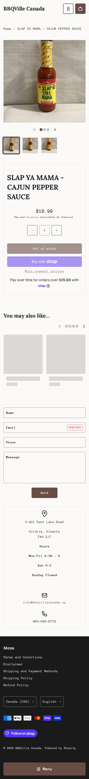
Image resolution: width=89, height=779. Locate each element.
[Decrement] (32, 230)
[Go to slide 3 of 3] (49, 145)
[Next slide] (55, 129)
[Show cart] (80, 8)
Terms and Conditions (22, 657)
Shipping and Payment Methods (30, 671)
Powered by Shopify (60, 748)
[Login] (68, 8)
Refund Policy (16, 685)
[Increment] (56, 230)
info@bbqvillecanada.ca (44, 602)
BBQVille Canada (28, 748)
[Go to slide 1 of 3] (11, 145)
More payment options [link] (44, 271)
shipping (32, 217)
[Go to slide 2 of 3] (30, 145)
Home (7, 28)
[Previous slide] (34, 129)
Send (44, 493)
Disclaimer (13, 664)
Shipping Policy (18, 678)
